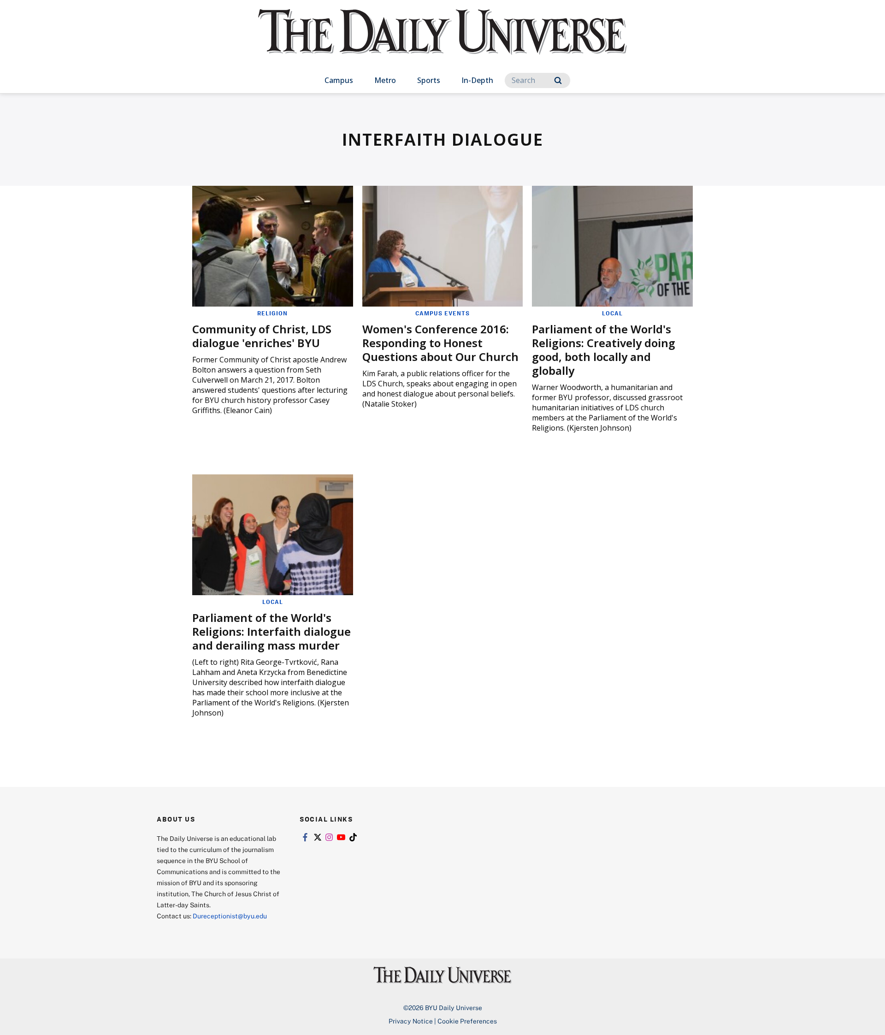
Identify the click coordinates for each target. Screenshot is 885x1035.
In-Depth (477, 80)
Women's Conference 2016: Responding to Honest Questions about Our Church (440, 342)
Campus (338, 80)
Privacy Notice (411, 1021)
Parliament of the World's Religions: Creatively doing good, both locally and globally (603, 349)
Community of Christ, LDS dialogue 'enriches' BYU (261, 335)
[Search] (558, 80)
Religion (272, 313)
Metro (385, 80)
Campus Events (442, 313)
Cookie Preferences (467, 1021)
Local (612, 313)
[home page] (442, 41)
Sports (428, 80)
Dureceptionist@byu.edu (230, 916)
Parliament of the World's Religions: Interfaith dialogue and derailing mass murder (271, 631)
